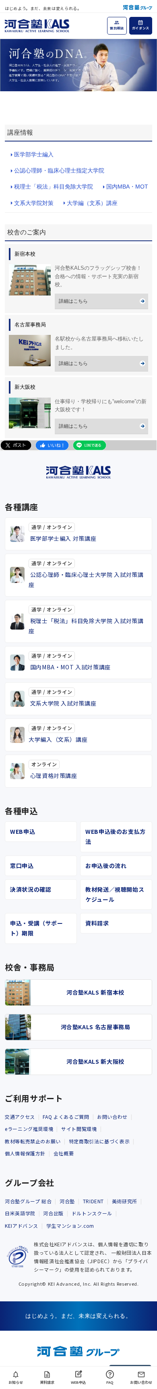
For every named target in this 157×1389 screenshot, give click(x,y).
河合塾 (67, 1201)
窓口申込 (22, 866)
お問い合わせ (112, 1116)
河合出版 (53, 1213)
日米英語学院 (20, 1213)
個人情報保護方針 (25, 1153)
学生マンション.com (70, 1225)
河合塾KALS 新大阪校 (95, 1061)
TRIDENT (93, 1201)
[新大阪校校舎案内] (30, 413)
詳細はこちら (73, 301)
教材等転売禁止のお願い (33, 1141)
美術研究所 (124, 1201)
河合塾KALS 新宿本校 (95, 992)
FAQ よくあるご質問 (66, 1116)
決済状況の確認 (30, 889)
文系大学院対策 (34, 203)
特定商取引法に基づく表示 (99, 1141)
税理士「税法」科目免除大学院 (53, 186)
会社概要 (64, 1153)
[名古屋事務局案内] (30, 350)
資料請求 (97, 923)
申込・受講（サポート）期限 (36, 928)
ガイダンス (140, 28)
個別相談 (117, 28)
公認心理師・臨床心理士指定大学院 (59, 170)
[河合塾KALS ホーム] (37, 24)
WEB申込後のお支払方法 (115, 836)
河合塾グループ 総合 (28, 1201)
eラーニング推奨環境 (29, 1128)
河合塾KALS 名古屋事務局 (95, 1027)
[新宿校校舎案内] (30, 279)
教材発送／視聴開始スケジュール (114, 894)
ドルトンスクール (92, 1213)
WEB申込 (22, 831)
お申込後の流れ (105, 866)
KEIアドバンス (21, 1225)
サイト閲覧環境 (79, 1128)
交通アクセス (20, 1116)
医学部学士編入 (34, 154)
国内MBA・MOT (127, 186)
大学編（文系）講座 (92, 203)
